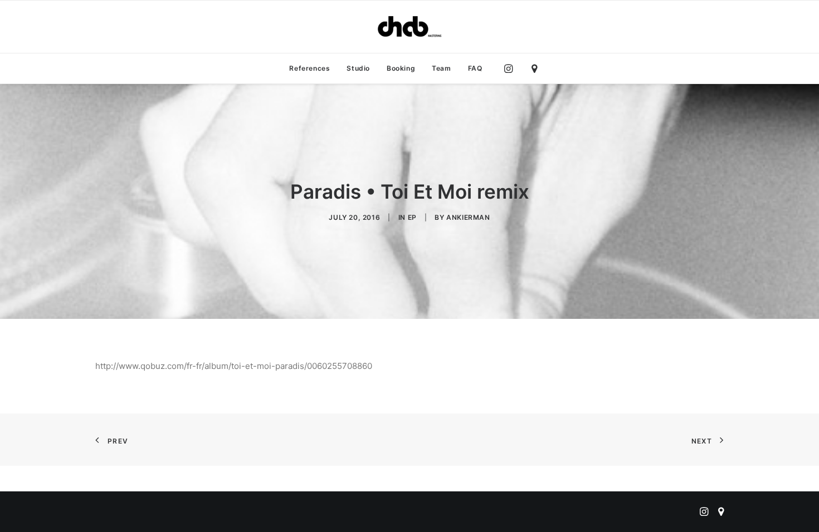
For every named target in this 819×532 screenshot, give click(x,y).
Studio (358, 68)
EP (412, 217)
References (309, 68)
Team (441, 68)
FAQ (475, 68)
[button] (511, 68)
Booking (401, 68)
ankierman (468, 217)
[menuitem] (309, 68)
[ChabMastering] (409, 27)
